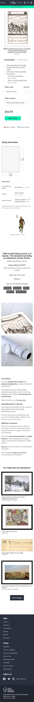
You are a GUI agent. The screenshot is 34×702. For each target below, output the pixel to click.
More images (17, 598)
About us (6, 622)
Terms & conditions (9, 650)
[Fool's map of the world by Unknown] (17, 517)
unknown (17, 54)
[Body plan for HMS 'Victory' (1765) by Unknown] (17, 551)
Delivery (4, 446)
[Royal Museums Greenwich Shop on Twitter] (9, 679)
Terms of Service (8, 666)
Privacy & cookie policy (10, 653)
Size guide (26, 87)
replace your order (18, 452)
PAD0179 (10, 291)
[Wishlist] (27, 2)
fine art (26, 288)
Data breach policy (9, 659)
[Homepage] (16, 2)
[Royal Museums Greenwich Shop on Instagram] (13, 679)
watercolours (21, 291)
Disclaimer (6, 646)
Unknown (5, 533)
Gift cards (6, 638)
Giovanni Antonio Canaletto (10, 589)
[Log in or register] (24, 2)
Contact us (6, 625)
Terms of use (7, 656)
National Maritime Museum (10, 500)
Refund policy (7, 669)
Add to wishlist (10, 127)
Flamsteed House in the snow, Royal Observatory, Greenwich (13, 497)
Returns (5, 634)
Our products (7, 628)
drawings (7, 288)
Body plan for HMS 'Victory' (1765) (12, 553)
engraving (17, 288)
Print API (5, 698)
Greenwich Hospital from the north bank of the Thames (16, 586)
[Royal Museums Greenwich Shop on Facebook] (4, 679)
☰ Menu (2, 2)
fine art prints (21, 400)
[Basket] (31, 2)
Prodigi (13, 698)
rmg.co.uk (23, 679)
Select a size (17, 87)
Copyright (6, 662)
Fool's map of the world (9, 531)
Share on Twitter (24, 127)
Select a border (10, 98)
